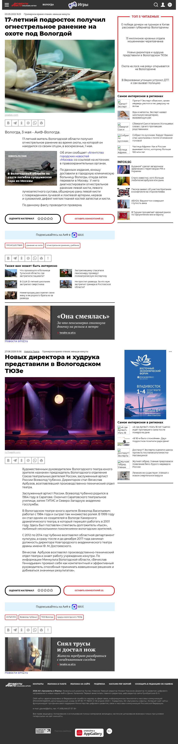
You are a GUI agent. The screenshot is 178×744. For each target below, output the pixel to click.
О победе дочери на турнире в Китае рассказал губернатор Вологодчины (145, 26)
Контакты (38, 684)
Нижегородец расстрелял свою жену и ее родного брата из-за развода (37, 295)
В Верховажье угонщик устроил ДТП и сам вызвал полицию (145, 82)
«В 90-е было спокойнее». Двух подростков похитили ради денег (150, 439)
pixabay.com (11, 115)
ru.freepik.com (12, 452)
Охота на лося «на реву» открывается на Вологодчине (145, 68)
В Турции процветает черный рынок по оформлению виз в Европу (151, 213)
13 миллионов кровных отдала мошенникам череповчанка (145, 40)
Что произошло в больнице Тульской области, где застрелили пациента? (35, 273)
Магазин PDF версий (120, 684)
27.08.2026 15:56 (13, 351)
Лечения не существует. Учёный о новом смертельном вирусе (150, 474)
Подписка (99, 684)
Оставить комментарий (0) (89, 219)
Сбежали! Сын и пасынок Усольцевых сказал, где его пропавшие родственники (152, 126)
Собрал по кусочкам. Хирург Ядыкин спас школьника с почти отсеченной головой (152, 138)
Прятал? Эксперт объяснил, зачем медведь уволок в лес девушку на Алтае (150, 103)
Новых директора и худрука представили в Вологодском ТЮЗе (145, 54)
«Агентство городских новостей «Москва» (82, 156)
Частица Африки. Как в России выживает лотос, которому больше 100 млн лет (151, 149)
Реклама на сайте (80, 684)
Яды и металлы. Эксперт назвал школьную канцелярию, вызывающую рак (149, 115)
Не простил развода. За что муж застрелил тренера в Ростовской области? (93, 284)
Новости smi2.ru (16, 341)
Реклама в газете (56, 684)
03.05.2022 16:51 (13, 14)
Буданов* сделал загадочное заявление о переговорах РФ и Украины (148, 168)
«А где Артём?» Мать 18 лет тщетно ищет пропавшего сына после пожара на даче (151, 430)
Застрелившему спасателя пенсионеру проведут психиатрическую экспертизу (91, 273)
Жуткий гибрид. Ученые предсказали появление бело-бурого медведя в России (152, 464)
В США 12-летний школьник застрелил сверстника (35, 283)
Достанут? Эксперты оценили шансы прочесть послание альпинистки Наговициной (152, 453)
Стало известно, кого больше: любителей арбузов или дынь (147, 179)
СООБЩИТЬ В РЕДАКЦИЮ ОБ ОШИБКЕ (154, 684)
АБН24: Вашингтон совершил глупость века (147, 202)
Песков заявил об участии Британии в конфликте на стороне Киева (151, 190)
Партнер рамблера (63, 731)
